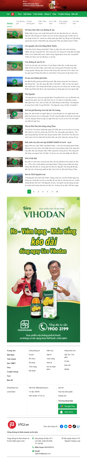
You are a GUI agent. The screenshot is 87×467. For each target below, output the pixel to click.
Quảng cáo (62, 396)
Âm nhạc (32, 363)
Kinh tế (49, 363)
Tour (20, 14)
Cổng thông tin (34, 351)
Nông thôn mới (70, 351)
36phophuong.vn (42, 388)
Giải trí (49, 355)
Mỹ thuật (32, 371)
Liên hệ (60, 388)
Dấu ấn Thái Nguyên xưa (35, 174)
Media (10, 23)
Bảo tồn (67, 365)
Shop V (47, 14)
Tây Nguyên (30, 94)
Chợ (54, 14)
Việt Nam (27, 14)
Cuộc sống (51, 359)
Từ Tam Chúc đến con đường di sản (40, 30)
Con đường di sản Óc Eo (35, 62)
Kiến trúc (50, 351)
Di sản (66, 361)
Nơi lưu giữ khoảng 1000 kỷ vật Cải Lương (42, 110)
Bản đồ (75, 14)
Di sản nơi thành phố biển (36, 78)
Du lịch (31, 355)
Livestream (11, 392)
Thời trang (33, 367)
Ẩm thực (32, 359)
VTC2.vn (41, 396)
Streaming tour (12, 388)
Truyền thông (64, 14)
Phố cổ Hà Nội (31, 158)
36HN (37, 392)
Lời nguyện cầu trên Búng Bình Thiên (41, 46)
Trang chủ (11, 351)
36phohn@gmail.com (43, 454)
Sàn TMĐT (11, 363)
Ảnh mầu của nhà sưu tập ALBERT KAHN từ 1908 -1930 (48, 142)
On (8, 14)
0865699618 (49, 447)
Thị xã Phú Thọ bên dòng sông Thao (40, 126)
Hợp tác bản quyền (65, 392)
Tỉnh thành (38, 14)
